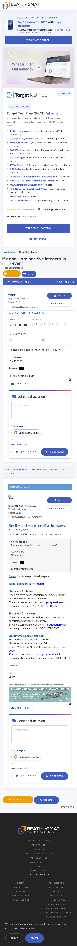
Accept (34, 938)
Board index (9, 252)
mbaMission (56, 896)
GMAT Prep (38, 849)
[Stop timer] (15, 325)
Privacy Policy (26, 927)
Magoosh (20, 892)
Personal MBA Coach (56, 904)
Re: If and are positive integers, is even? (39, 527)
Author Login (38, 871)
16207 (19, 512)
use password (19, 444)
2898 (18, 302)
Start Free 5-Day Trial (38, 228)
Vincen (15, 313)
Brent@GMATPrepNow (23, 534)
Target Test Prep (20, 900)
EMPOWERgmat (20, 887)
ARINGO (56, 892)
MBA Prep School (56, 900)
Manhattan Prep (20, 896)
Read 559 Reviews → (38, 238)
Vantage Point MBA (56, 917)
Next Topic (63, 281)
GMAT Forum (38, 845)
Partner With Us (38, 858)
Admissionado (56, 883)
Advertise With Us (38, 862)
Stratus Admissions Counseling (56, 913)
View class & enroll (38, 40)
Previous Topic (21, 281)
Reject (14, 938)
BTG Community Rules (38, 841)
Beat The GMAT (22, 469)
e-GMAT (20, 883)
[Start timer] (10, 325)
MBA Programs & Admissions (38, 854)
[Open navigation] (71, 5)
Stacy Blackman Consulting (56, 908)
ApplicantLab (56, 887)
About (38, 866)
